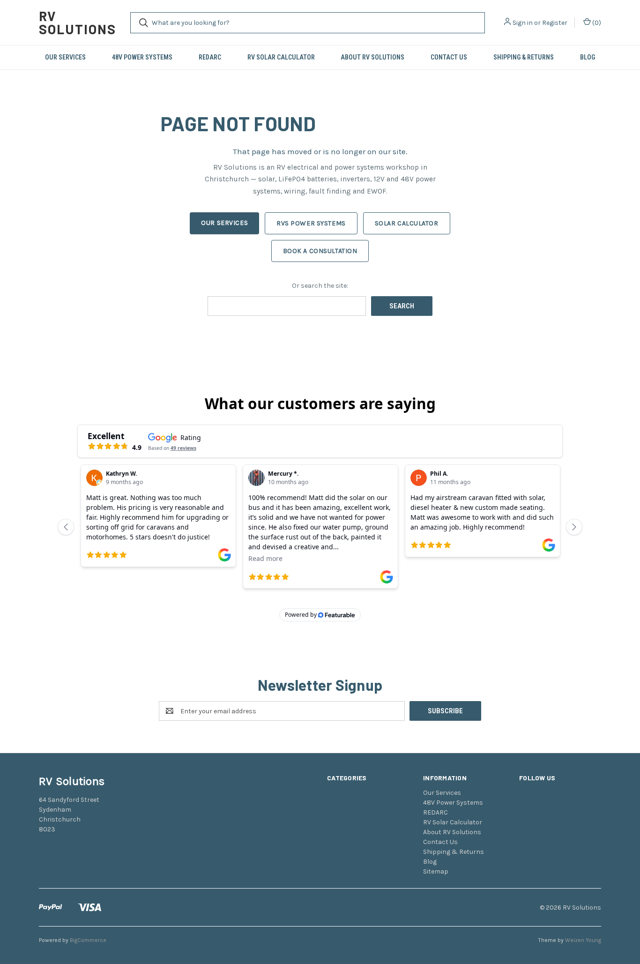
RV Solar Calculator (281, 57)
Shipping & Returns (523, 57)
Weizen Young (583, 940)
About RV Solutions (372, 57)
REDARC (210, 57)
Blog (587, 57)
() (596, 23)
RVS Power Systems (311, 223)
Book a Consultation (320, 251)
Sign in (523, 23)
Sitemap (435, 871)
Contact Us (449, 57)
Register (554, 23)
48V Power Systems (142, 57)
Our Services (65, 57)
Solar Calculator (407, 223)
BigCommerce (88, 940)
